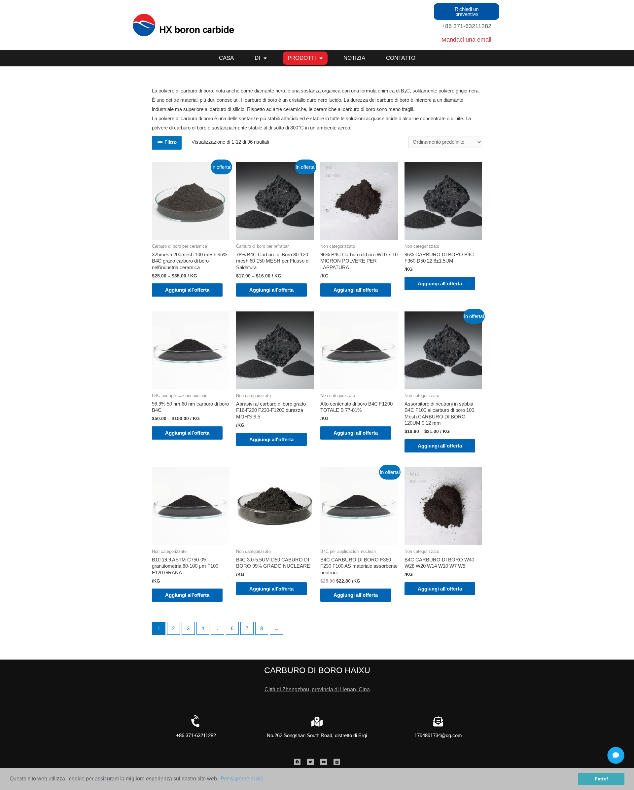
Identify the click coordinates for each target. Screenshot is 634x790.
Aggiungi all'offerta (187, 290)
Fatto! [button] (601, 778)
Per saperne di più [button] (242, 778)
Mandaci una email (466, 39)
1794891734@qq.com (438, 735)
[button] (466, 11)
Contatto (400, 58)
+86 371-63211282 (466, 26)
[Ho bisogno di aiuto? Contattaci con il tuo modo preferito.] (616, 755)
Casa (226, 58)
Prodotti (302, 58)
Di (257, 58)
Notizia (354, 58)
